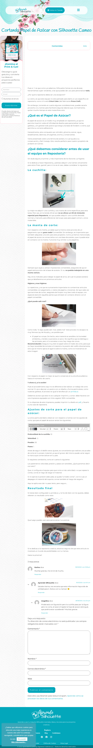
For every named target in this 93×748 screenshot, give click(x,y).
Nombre (32, 659)
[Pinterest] (42, 737)
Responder (37, 574)
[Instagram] (51, 737)
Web (30, 679)
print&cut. (75, 392)
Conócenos (36, 733)
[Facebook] (46, 737)
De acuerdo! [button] (22, 739)
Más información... (18, 742)
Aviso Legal (64, 743)
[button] (84, 46)
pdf (79, 402)
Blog (46, 733)
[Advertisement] (59, 70)
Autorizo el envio (11, 99)
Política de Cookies (50, 743)
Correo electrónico (37, 669)
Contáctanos (56, 733)
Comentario (34, 629)
